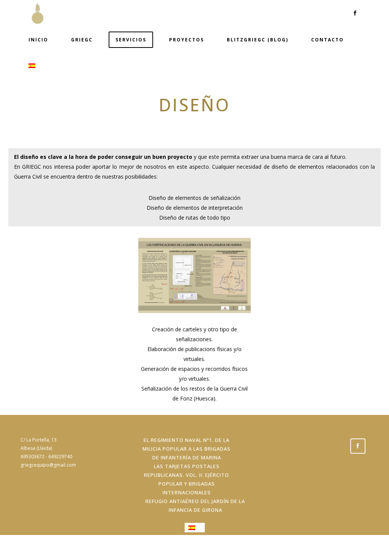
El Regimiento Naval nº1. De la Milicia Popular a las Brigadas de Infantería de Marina (186, 449)
